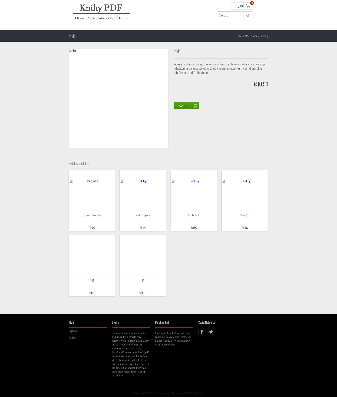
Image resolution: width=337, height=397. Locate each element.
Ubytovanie (73, 331)
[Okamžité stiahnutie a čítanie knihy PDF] (102, 15)
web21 (157, 393)
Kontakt (72, 337)
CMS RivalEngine (195, 393)
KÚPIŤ (183, 105)
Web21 (173, 393)
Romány (264, 36)
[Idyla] (118, 99)
